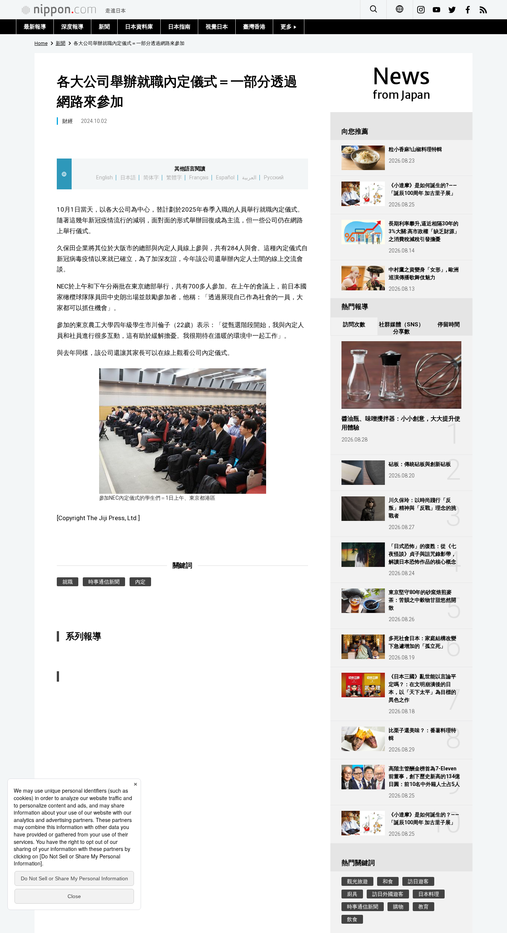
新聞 (104, 26)
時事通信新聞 (104, 582)
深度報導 (72, 26)
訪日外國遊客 (387, 894)
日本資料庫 (139, 26)
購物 (398, 907)
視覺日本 (217, 26)
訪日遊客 (418, 881)
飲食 (352, 919)
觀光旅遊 (357, 881)
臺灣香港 (254, 26)
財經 (67, 121)
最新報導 (35, 26)
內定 (140, 582)
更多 (287, 26)
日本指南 (179, 26)
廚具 (352, 894)
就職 (67, 582)
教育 (423, 907)
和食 (388, 881)
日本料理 (428, 894)
